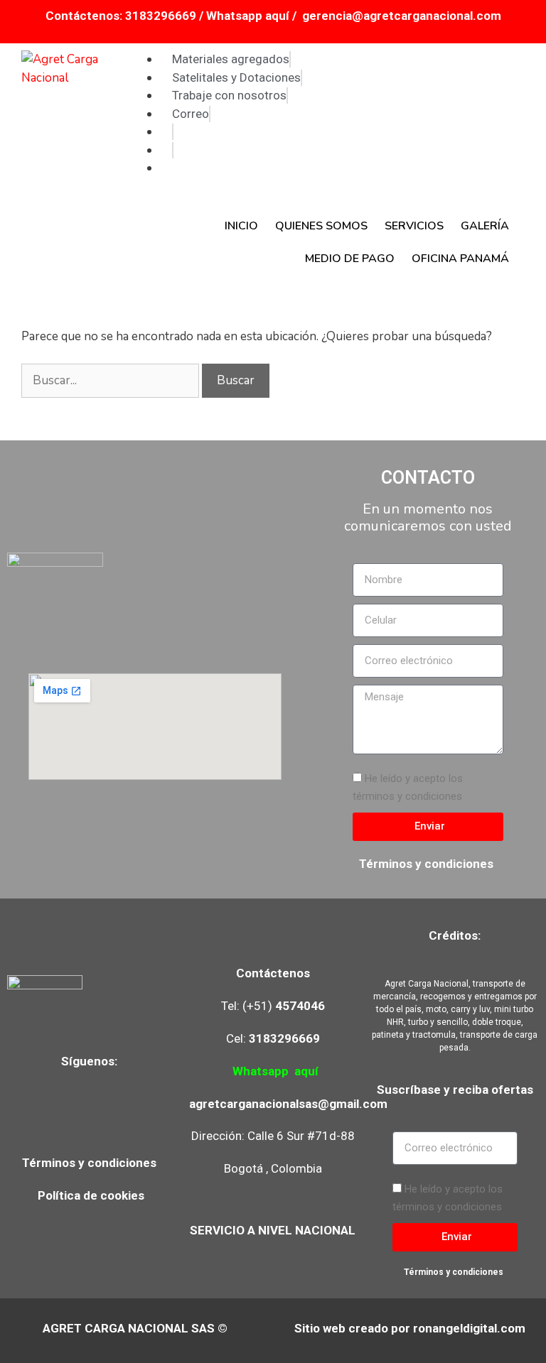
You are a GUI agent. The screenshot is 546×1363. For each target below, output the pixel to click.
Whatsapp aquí (249, 16)
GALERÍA (485, 226)
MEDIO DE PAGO (350, 258)
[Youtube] (133, 1118)
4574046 (300, 1006)
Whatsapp (260, 1071)
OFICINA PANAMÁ (460, 258)
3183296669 (160, 16)
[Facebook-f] (49, 1118)
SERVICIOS (414, 226)
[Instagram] (91, 1118)
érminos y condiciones (92, 1163)
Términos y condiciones (427, 864)
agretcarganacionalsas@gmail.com (288, 1104)
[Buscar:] (111, 380)
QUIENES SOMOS (321, 226)
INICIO (241, 226)
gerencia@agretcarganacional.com (401, 16)
